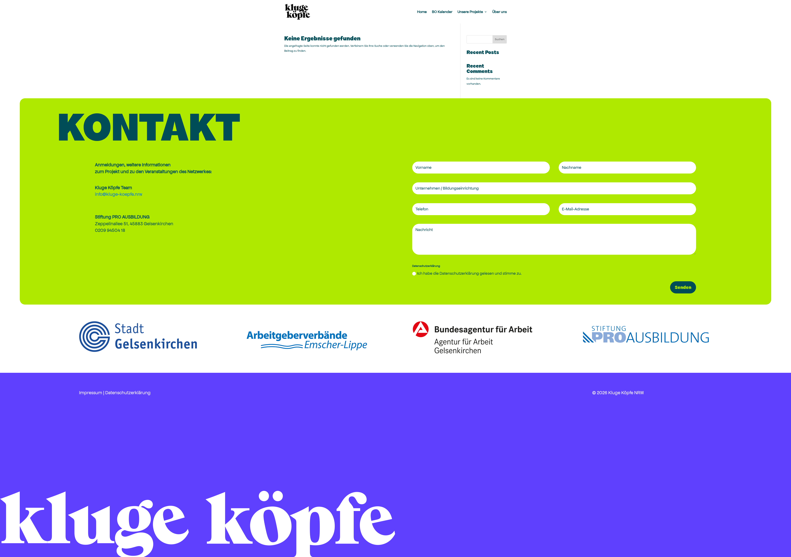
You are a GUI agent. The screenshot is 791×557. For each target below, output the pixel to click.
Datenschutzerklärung (128, 392)
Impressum (90, 392)
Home (422, 12)
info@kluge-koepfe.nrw (118, 194)
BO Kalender (442, 12)
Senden (683, 287)
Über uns (499, 12)
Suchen (499, 39)
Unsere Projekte (470, 12)
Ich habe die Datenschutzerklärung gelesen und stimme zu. (469, 273)
